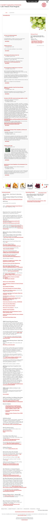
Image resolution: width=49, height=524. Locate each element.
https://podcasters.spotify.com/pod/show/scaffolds (12, 424)
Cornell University (24, 519)
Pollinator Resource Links (13, 448)
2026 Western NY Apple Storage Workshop (14, 205)
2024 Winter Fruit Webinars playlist (9, 290)
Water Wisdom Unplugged (9, 278)
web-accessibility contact (22, 515)
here (18, 457)
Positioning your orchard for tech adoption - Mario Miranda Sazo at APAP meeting (12, 261)
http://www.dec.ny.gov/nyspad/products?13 (12, 61)
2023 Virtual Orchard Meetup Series (9, 317)
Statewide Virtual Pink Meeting (8, 309)
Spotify (18, 332)
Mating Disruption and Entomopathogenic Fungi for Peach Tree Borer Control (12, 312)
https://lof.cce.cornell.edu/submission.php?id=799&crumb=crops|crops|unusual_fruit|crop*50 (12, 476)
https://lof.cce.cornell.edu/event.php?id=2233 (11, 221)
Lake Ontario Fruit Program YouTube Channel (12, 455)
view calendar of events (40, 45)
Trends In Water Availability (10, 273)
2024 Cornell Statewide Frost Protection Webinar (12, 288)
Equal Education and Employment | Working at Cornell (24, 511)
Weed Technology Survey (16, 486)
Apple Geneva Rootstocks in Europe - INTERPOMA (12, 301)
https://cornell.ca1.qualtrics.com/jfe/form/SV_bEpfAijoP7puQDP (14, 487)
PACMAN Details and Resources (9, 296)
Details (4, 431)
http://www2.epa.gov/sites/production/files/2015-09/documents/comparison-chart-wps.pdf (13, 123)
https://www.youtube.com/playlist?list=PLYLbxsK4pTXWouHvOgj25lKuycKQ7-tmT (12, 245)
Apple (21, 332)
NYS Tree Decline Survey (7, 430)
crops (6, 12)
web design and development (21, 518)
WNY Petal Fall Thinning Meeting (9, 305)
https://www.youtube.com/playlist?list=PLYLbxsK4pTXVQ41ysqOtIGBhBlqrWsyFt (11, 256)
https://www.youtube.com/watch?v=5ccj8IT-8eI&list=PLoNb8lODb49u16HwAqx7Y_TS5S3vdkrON (13, 267)
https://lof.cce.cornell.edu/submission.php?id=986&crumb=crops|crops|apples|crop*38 (11, 252)
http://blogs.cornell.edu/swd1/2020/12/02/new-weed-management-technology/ (12, 491)
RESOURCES (32, 508)
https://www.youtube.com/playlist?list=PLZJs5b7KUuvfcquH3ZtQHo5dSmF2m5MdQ (12, 444)
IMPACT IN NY (19, 508)
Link (6, 242)
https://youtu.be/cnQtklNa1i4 (8, 248)
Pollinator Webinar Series (9, 495)
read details (7, 41)
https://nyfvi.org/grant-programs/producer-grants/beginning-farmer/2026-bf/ (13, 384)
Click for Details (6, 394)
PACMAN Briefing (6, 299)
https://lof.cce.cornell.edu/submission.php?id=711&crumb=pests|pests (11, 505)
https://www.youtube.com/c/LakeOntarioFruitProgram (12, 199)
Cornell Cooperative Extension (11, 5)
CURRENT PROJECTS (12, 508)
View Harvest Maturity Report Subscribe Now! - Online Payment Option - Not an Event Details (37, 41)
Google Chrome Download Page (17, 225)
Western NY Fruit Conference (8, 307)
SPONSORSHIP (26, 508)
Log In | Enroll (34, 1)
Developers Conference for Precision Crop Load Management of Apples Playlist (11, 298)
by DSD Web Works (29, 518)
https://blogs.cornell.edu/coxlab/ (9, 344)
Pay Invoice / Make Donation (43, 510)
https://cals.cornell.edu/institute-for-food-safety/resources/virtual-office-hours (11, 440)
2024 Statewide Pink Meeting (8, 286)
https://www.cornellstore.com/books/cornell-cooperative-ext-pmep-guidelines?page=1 (12, 357)
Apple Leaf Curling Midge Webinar (9, 303)
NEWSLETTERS (4, 508)
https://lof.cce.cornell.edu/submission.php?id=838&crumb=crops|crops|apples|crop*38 (11, 464)
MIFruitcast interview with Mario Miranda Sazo (11, 263)
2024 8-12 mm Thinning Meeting (9, 281)
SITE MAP (38, 508)
